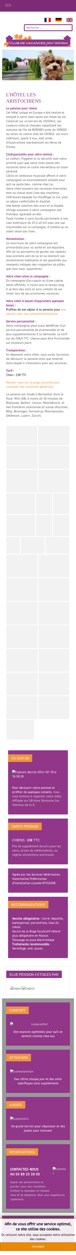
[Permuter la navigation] (8, 5)
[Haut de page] (71, 1250)
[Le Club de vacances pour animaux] (38, 776)
